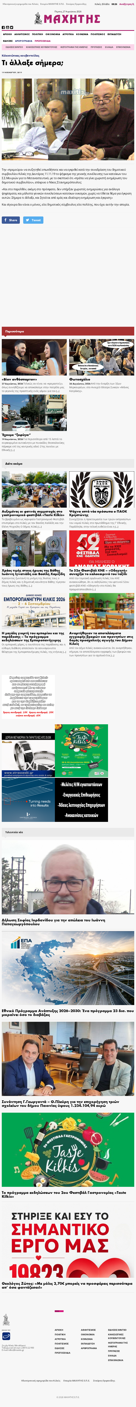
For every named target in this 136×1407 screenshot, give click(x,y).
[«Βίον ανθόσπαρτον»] (34, 357)
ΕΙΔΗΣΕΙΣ (8, 40)
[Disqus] (68, 277)
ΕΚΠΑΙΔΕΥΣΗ (114, 34)
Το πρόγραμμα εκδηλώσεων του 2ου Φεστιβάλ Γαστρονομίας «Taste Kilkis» (64, 1194)
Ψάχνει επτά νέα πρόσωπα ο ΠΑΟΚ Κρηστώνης (98, 513)
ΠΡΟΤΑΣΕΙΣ (96, 47)
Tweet (36, 220)
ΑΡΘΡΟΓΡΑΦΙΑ (23, 40)
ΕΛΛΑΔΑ (109, 47)
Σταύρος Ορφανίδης (76, 3)
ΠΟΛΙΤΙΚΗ (37, 34)
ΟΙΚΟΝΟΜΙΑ (53, 34)
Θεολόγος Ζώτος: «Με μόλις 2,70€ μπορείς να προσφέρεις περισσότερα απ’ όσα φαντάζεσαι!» (67, 1285)
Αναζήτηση (125, 4)
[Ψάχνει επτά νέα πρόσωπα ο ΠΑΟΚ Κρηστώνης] (101, 489)
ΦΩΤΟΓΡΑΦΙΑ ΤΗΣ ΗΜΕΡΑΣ (73, 47)
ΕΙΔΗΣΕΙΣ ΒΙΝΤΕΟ (14, 47)
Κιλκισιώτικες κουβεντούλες (20, 55)
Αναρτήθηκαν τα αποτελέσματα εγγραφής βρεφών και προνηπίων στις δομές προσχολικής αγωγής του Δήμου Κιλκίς (101, 638)
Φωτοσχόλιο (79, 379)
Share (13, 220)
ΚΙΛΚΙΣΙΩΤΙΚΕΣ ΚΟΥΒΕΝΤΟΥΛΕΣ (41, 47)
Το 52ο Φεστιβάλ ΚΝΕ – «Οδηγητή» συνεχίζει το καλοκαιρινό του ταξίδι (98, 572)
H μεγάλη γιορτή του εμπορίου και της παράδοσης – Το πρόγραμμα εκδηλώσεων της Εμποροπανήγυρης (33, 636)
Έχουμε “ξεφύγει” (16, 434)
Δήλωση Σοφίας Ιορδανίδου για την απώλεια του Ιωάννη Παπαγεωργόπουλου (53, 921)
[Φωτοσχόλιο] (101, 357)
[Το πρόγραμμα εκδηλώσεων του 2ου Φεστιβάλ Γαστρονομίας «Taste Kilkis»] (68, 1150)
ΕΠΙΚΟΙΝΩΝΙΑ (123, 47)
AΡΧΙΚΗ (7, 34)
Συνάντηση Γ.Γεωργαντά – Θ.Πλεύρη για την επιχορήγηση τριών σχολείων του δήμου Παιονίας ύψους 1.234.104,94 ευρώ (60, 1103)
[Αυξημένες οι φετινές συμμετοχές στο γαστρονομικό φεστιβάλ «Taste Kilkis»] (34, 489)
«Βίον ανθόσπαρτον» (19, 379)
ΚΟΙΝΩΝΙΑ (82, 34)
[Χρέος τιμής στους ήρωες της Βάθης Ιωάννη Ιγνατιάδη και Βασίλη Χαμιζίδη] (34, 548)
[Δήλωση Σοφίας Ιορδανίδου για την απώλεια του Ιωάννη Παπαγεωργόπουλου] (68, 877)
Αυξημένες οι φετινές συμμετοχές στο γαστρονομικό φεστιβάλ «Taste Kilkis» (33, 513)
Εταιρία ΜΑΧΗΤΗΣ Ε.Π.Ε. (52, 3)
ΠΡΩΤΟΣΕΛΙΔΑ (42, 40)
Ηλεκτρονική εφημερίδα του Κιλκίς (20, 3)
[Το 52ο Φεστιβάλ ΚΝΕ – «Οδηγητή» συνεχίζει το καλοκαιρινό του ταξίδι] (101, 548)
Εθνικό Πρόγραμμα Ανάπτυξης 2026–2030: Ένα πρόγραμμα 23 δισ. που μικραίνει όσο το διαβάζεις (68, 1012)
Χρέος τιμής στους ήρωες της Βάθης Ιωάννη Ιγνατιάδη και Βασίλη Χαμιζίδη (33, 572)
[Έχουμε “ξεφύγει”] (34, 413)
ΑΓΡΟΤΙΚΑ (68, 34)
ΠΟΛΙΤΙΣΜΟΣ (98, 34)
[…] (57, 391)
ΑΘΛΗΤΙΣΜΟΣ (22, 34)
